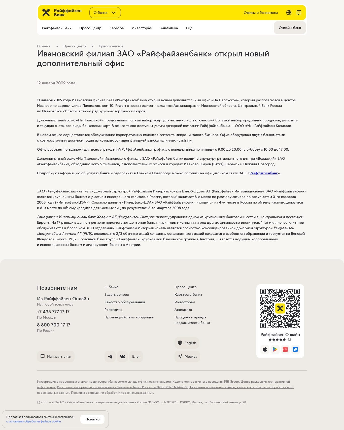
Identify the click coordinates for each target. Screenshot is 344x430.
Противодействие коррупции (129, 317)
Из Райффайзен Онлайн (63, 299)
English (190, 343)
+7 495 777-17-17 (53, 312)
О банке (111, 287)
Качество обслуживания (125, 302)
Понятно (92, 419)
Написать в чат (59, 356)
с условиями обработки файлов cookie (33, 421)
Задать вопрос (117, 294)
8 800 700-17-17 (53, 325)
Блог (136, 356)
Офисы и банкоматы (261, 12)
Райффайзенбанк (264, 173)
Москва (191, 356)
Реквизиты (113, 309)
